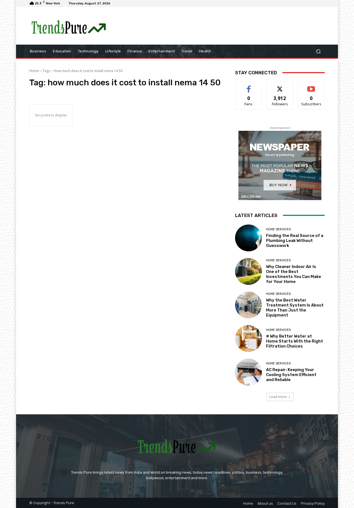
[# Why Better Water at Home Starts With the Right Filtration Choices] (248, 338)
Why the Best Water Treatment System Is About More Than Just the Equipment (295, 308)
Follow (280, 86)
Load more (278, 396)
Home (34, 70)
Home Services (278, 229)
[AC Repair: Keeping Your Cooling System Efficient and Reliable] (248, 372)
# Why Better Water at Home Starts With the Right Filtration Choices (294, 341)
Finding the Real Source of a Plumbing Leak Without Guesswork (294, 240)
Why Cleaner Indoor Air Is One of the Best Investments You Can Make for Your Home (293, 274)
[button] (318, 51)
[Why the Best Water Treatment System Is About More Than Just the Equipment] (248, 305)
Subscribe (311, 86)
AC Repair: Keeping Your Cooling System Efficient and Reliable (291, 374)
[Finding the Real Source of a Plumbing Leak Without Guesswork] (248, 237)
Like (249, 86)
